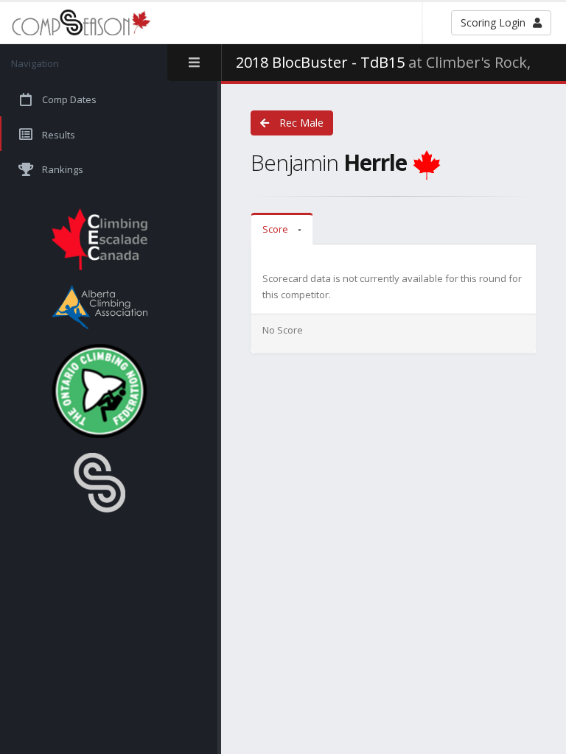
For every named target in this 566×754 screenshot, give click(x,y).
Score (281, 229)
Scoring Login (493, 22)
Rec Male (300, 123)
